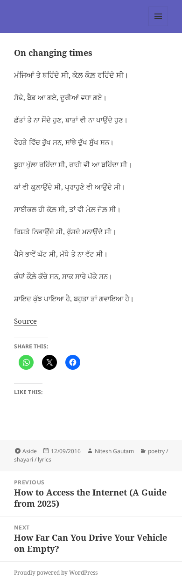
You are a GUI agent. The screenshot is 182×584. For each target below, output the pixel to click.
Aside (29, 451)
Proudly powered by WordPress (56, 573)
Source (25, 321)
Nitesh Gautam (114, 451)
